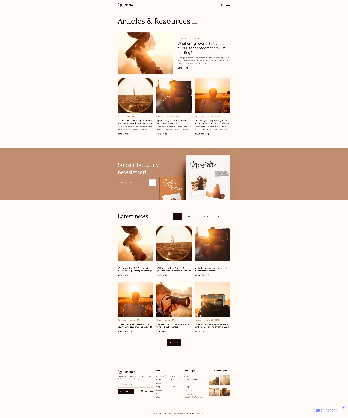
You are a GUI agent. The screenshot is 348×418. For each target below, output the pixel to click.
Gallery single (175, 376)
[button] (220, 5)
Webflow (199, 413)
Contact (159, 394)
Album (158, 397)
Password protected (191, 380)
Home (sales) (161, 376)
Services (173, 387)
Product (173, 383)
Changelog (188, 394)
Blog (158, 387)
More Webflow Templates (193, 397)
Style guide (188, 387)
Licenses (187, 383)
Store (172, 380)
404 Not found (189, 376)
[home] (127, 5)
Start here (188, 390)
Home (158, 380)
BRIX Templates (179, 413)
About (158, 383)
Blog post (160, 390)
